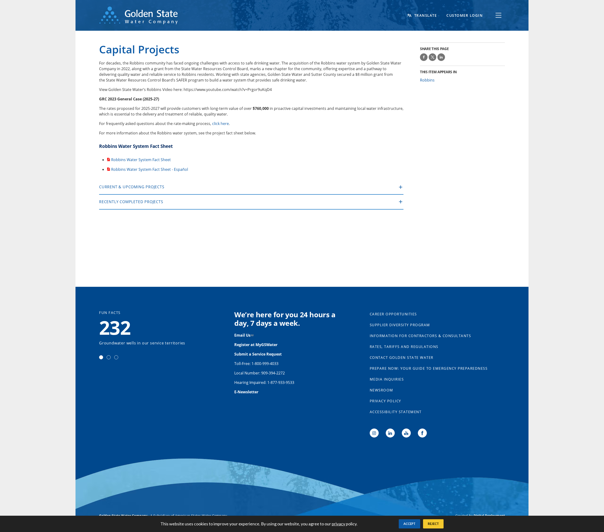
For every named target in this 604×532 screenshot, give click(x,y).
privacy (338, 523)
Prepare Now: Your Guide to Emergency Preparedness (429, 368)
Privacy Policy (385, 401)
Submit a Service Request (258, 354)
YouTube (406, 433)
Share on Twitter (432, 57)
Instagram (374, 433)
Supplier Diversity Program (400, 324)
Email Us (242, 335)
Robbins (427, 80)
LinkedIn (390, 433)
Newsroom (381, 390)
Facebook (422, 433)
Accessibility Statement (396, 411)
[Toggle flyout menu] (498, 15)
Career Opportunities (393, 314)
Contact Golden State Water (401, 357)
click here (220, 123)
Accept (409, 524)
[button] (251, 187)
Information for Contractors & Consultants (420, 335)
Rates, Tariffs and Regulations (404, 346)
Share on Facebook (424, 57)
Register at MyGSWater (256, 344)
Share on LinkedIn (441, 57)
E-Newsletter (246, 392)
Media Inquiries (387, 379)
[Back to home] (252, 15)
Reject (433, 524)
